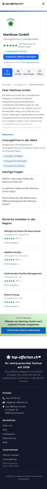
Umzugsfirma (20, 84)
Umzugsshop (10, 459)
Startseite (6, 84)
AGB (5, 442)
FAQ (5, 430)
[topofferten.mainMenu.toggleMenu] (43, 3)
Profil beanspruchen (30, 62)
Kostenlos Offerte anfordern (21, 57)
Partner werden (11, 455)
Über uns (7, 425)
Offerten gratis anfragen (23, 330)
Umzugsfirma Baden (13, 156)
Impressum (9, 434)
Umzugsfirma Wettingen (15, 161)
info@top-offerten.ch (17, 402)
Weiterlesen (8, 134)
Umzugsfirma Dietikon (14, 166)
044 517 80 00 (13, 398)
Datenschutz (9, 438)
